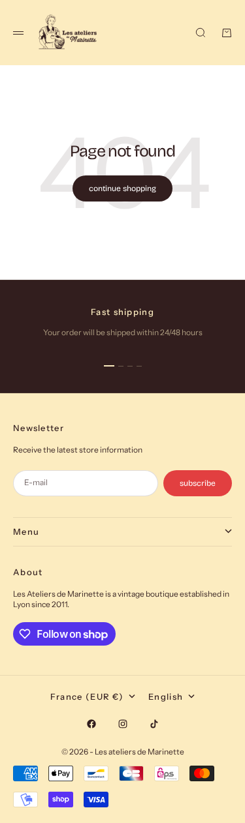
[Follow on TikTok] (154, 724)
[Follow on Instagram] (123, 724)
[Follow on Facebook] (91, 724)
